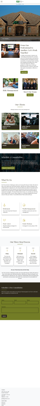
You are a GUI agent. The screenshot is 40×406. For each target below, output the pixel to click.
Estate (3, 405)
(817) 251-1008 (6, 391)
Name (3, 300)
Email (15, 300)
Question (4, 306)
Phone (28, 300)
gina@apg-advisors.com (6, 398)
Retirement (3, 402)
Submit (4, 316)
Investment (3, 403)
